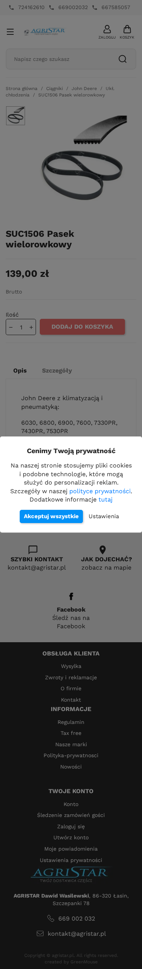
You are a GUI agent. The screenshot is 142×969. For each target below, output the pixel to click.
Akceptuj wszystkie (51, 516)
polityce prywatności (100, 491)
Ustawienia (104, 516)
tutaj (105, 499)
